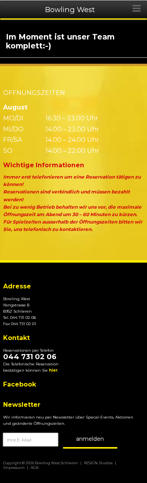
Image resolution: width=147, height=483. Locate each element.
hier (53, 370)
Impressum (14, 467)
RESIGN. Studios (98, 463)
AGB (34, 467)
